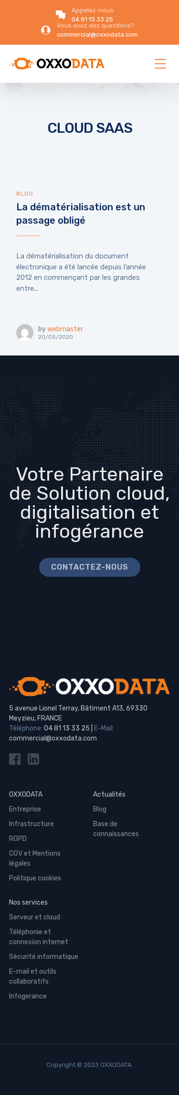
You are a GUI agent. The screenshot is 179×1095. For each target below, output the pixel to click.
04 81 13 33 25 (67, 728)
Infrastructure (31, 824)
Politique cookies (35, 878)
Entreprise (25, 809)
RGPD (18, 839)
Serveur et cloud (34, 917)
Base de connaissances (116, 829)
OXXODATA (25, 794)
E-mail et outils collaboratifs (32, 976)
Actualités (109, 794)
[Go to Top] (159, 1073)
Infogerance (28, 996)
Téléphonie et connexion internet (38, 937)
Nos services (28, 902)
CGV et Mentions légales (35, 858)
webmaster (65, 329)
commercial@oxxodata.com (53, 738)
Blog (24, 193)
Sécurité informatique (43, 957)
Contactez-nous (89, 567)
